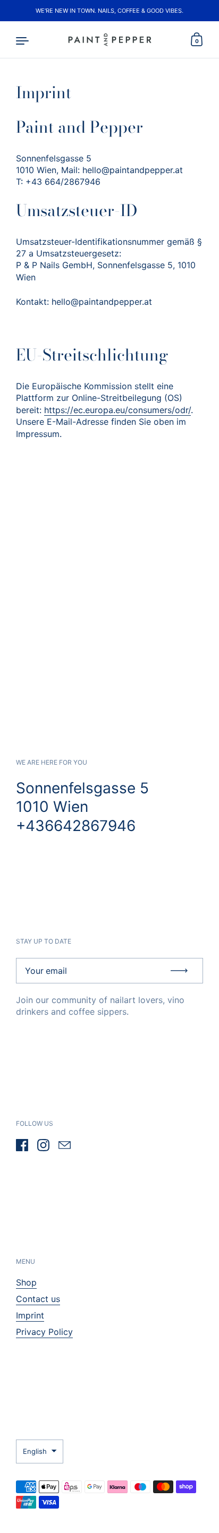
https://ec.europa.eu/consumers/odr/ (117, 410)
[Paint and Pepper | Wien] (109, 39)
